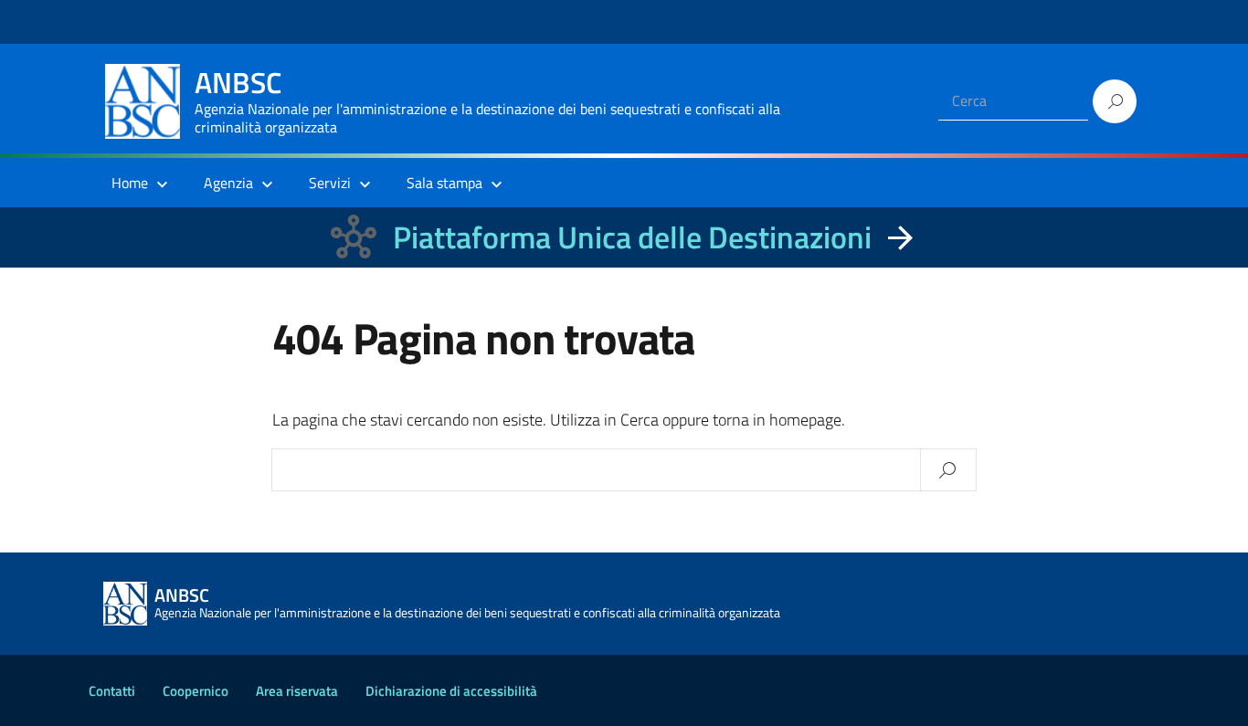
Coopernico (195, 690)
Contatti (112, 690)
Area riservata (297, 690)
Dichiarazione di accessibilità (451, 690)
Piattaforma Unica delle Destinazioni (632, 237)
